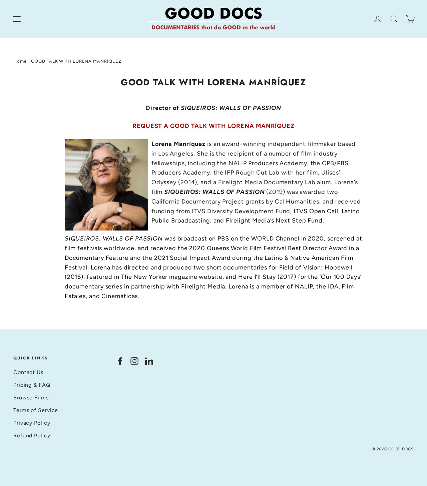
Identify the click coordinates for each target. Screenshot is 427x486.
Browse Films (31, 397)
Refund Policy (31, 435)
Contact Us (28, 372)
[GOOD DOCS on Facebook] (120, 361)
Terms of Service (35, 410)
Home (20, 61)
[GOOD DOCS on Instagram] (134, 361)
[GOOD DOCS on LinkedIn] (149, 361)
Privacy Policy (31, 423)
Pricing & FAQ (31, 385)
